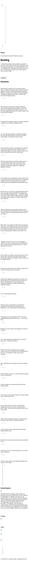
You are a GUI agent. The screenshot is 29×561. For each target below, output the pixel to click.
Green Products (10, 15)
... (16, 476)
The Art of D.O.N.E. (6, 447)
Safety (8, 29)
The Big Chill (4, 416)
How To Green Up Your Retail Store (11, 252)
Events (5, 551)
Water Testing (10, 39)
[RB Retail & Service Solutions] (9, 491)
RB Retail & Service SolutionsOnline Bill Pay (8, 542)
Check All (3, 76)
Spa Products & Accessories (13, 35)
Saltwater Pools (10, 42)
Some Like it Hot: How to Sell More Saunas (13, 392)
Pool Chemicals (10, 21)
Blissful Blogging (5, 336)
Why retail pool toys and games (10, 276)
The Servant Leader (6, 371)
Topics (5, 5)
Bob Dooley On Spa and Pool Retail (11, 291)
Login (5, 46)
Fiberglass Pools (11, 12)
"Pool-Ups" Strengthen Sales (9, 360)
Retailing (9, 28)
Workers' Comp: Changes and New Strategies (14, 347)
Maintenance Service (12, 19)
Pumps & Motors (11, 27)
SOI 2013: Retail (5, 326)
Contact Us (6, 552)
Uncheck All (9, 76)
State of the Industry (12, 38)
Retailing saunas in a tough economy (11, 118)
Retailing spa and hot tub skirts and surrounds (14, 188)
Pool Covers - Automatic (13, 22)
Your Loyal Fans (5, 314)
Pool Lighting (10, 25)
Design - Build (10, 11)
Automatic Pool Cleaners (13, 8)
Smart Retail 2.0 (5, 381)
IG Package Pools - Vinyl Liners (15, 18)
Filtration (9, 14)
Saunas (8, 32)
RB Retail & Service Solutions (8, 531)
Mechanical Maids (6, 458)
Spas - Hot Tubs (11, 36)
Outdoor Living (10, 43)
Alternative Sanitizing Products (14, 7)
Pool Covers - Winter (12, 24)
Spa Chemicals (10, 34)
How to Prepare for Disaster (9, 402)
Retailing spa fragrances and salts (10, 158)
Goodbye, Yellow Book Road (9, 426)
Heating (9, 17)
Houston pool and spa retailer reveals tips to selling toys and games (13, 221)
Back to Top (4, 556)
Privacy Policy (7, 553)
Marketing (9, 41)
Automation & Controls (12, 10)
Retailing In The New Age (8, 85)
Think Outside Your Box (7, 437)
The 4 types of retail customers (9, 265)
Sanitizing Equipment (12, 31)
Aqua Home (7, 45)
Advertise (6, 549)
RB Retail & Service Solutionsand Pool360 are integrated (8, 536)
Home (5, 4)
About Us (6, 548)
